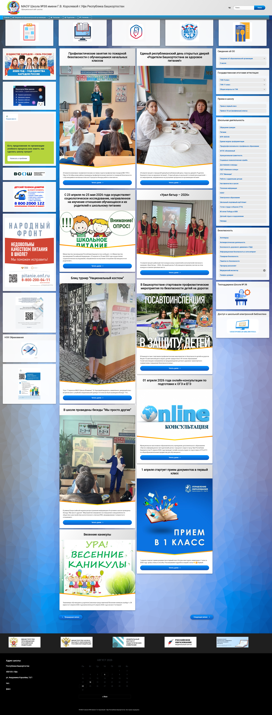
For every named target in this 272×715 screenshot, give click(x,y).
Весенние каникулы (97, 534)
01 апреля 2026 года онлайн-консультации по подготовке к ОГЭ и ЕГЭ (174, 382)
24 (83, 686)
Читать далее (111, 183)
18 (90, 682)
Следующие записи (200, 617)
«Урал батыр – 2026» (174, 195)
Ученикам (85, 17)
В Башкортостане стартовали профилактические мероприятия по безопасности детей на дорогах (175, 286)
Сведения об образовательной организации (30, 17)
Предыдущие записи (72, 617)
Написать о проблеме (18, 158)
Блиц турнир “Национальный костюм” (97, 278)
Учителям (56, 17)
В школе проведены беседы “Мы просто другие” (97, 410)
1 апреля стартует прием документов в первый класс (175, 471)
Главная (7, 17)
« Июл (104, 696)
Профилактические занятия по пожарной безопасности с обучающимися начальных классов (97, 57)
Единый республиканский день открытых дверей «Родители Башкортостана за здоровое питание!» (174, 57)
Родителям (70, 17)
